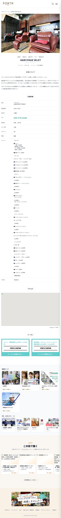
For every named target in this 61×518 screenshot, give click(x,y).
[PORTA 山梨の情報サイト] (8, 3)
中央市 (18, 57)
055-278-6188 (20, 117)
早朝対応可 (41, 57)
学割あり (24, 57)
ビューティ (7, 11)
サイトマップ (14, 510)
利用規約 (37, 510)
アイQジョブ (25, 449)
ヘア (36, 57)
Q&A (20, 510)
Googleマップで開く (53, 327)
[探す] (52, 4)
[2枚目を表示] (28, 51)
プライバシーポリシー (46, 510)
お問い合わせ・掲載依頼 (28, 510)
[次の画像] (57, 33)
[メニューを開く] (56, 4)
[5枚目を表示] (33, 51)
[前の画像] (3, 33)
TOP (2, 11)
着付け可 (30, 57)
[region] (30, 33)
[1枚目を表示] (27, 51)
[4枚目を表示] (32, 51)
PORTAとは (7, 510)
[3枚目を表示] (30, 51)
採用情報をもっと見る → (30, 480)
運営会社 (54, 510)
